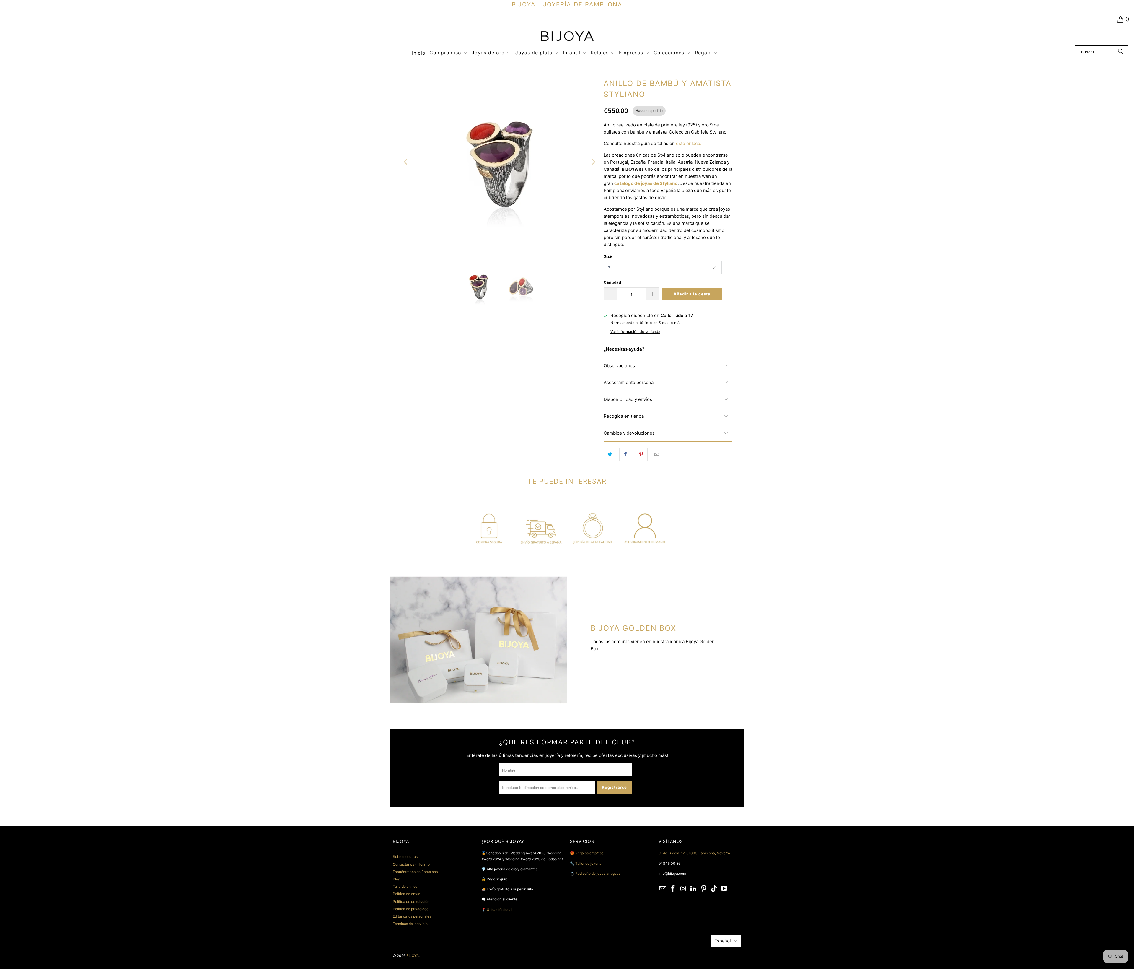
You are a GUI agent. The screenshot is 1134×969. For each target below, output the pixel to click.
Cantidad (612, 282)
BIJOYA (412, 955)
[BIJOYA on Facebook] (673, 888)
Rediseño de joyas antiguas (597, 873)
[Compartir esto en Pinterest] (641, 454)
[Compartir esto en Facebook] (625, 454)
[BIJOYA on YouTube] (724, 888)
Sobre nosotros (405, 856)
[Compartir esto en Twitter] (610, 454)
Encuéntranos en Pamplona (415, 871)
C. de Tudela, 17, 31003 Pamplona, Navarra (694, 853)
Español (722, 941)
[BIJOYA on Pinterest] (704, 888)
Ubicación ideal (499, 909)
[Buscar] (1120, 51)
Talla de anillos (405, 886)
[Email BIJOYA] (663, 888)
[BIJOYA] (567, 36)
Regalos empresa (589, 853)
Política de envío (406, 894)
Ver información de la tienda (635, 331)
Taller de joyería (588, 863)
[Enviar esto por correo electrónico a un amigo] (657, 454)
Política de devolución (411, 901)
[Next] (593, 162)
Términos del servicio (410, 923)
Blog (396, 879)
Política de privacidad (410, 909)
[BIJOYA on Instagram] (683, 888)
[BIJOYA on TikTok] (714, 888)
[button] (448, 53)
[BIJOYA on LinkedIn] (693, 888)
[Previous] (406, 162)
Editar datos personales (412, 916)
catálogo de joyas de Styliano (645, 183)
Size (608, 256)
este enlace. (688, 143)
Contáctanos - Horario (411, 864)
